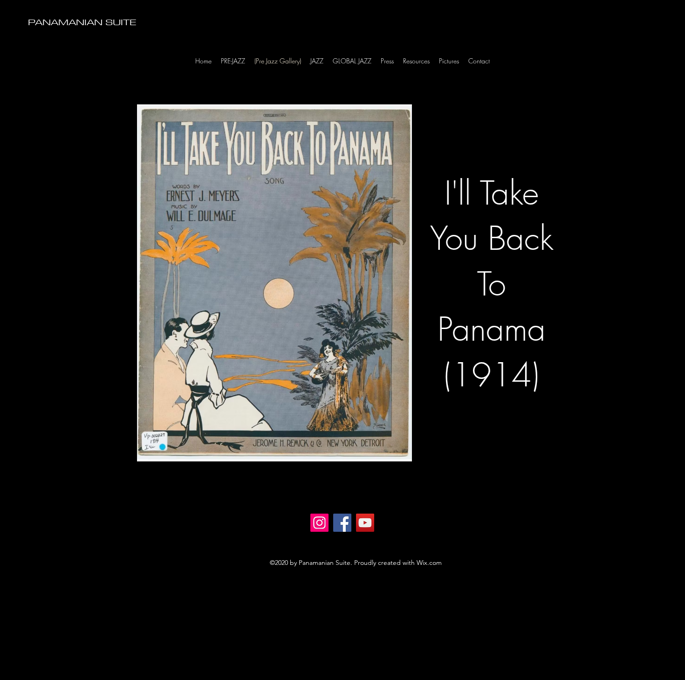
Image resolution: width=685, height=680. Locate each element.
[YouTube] (365, 523)
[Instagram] (319, 523)
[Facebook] (342, 523)
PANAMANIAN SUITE (82, 21)
